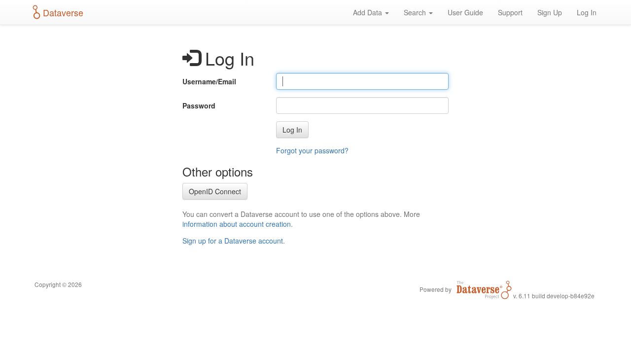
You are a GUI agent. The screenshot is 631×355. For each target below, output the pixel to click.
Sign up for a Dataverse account (232, 241)
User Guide (465, 12)
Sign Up (549, 12)
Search (416, 12)
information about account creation (236, 224)
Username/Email (209, 81)
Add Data (368, 12)
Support (510, 12)
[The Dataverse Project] (484, 289)
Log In (586, 12)
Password (198, 105)
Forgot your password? (312, 150)
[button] (292, 129)
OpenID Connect (215, 191)
